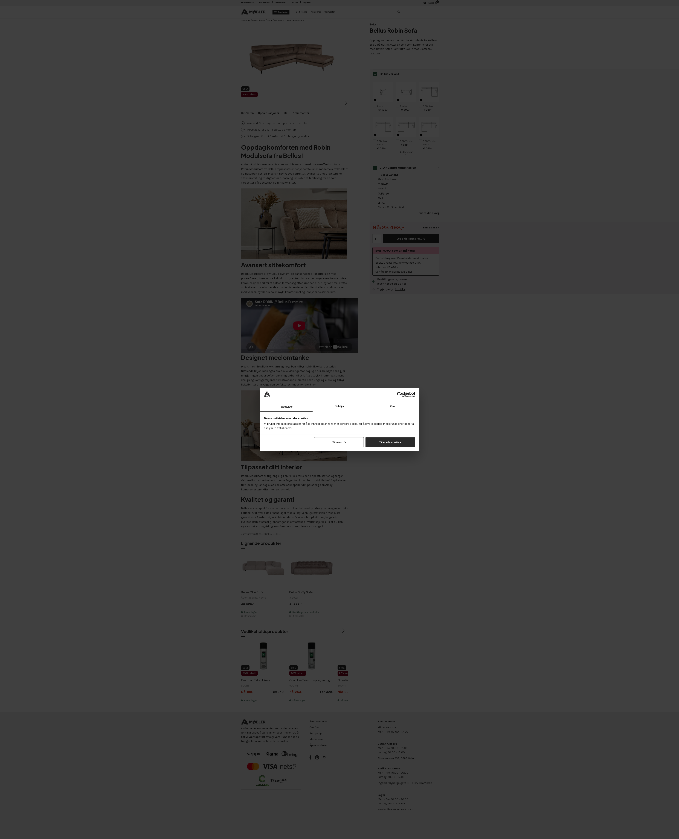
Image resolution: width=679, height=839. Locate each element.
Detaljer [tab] (339, 406)
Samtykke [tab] (286, 406)
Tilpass (336, 441)
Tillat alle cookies (390, 441)
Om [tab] (392, 406)
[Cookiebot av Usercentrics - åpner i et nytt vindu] (399, 394)
